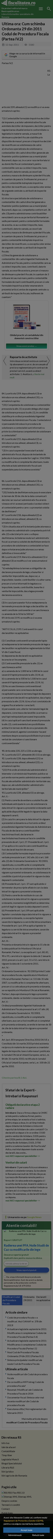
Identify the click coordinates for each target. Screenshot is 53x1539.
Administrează (14, 1535)
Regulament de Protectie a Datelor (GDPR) (23, 1520)
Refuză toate (38, 1535)
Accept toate (26, 1530)
